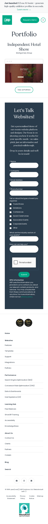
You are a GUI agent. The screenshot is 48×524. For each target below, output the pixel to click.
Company (14, 171)
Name (13, 161)
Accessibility (10, 420)
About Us (9, 433)
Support (8, 356)
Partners (8, 449)
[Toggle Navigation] (43, 20)
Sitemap (40, 496)
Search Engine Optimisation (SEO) (18, 380)
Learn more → (24, 9)
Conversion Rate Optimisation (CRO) (20, 385)
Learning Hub (10, 404)
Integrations (10, 362)
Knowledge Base (11, 426)
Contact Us (9, 438)
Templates (9, 351)
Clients (7, 444)
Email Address (16, 180)
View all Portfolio (24, 90)
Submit (24, 274)
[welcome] (7, 20)
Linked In (31, 481)
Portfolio (8, 368)
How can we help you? (19, 244)
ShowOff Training (12, 415)
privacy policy (27, 297)
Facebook (17, 481)
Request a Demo (30, 20)
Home (7, 333)
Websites (9, 340)
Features (8, 345)
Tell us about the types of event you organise (24, 199)
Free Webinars (10, 409)
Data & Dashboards (13, 391)
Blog (7, 462)
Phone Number (16, 189)
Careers (8, 455)
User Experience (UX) (13, 397)
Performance (10, 375)
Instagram (24, 481)
